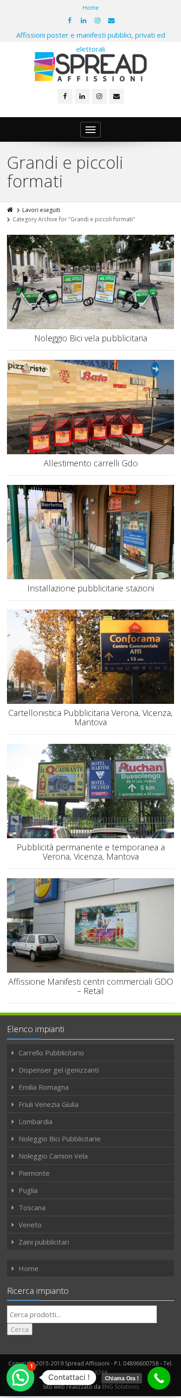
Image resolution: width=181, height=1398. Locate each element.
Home (91, 8)
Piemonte (34, 1173)
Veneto (30, 1224)
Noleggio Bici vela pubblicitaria (90, 338)
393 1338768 (91, 1373)
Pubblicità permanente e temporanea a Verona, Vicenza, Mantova (91, 851)
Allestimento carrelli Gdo (91, 463)
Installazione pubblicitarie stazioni (90, 588)
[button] (20, 1377)
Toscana (32, 1207)
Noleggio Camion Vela (53, 1155)
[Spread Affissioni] (90, 66)
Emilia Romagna (44, 1087)
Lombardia (35, 1121)
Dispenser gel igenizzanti (59, 1069)
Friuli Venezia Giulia (48, 1104)
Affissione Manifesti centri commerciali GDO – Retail (90, 986)
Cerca (20, 1329)
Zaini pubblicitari (44, 1241)
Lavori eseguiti (41, 210)
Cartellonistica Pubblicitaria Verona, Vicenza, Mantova (90, 717)
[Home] (10, 210)
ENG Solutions (120, 1387)
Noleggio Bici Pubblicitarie (60, 1138)
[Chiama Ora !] (159, 1378)
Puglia (28, 1190)
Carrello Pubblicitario (51, 1052)
